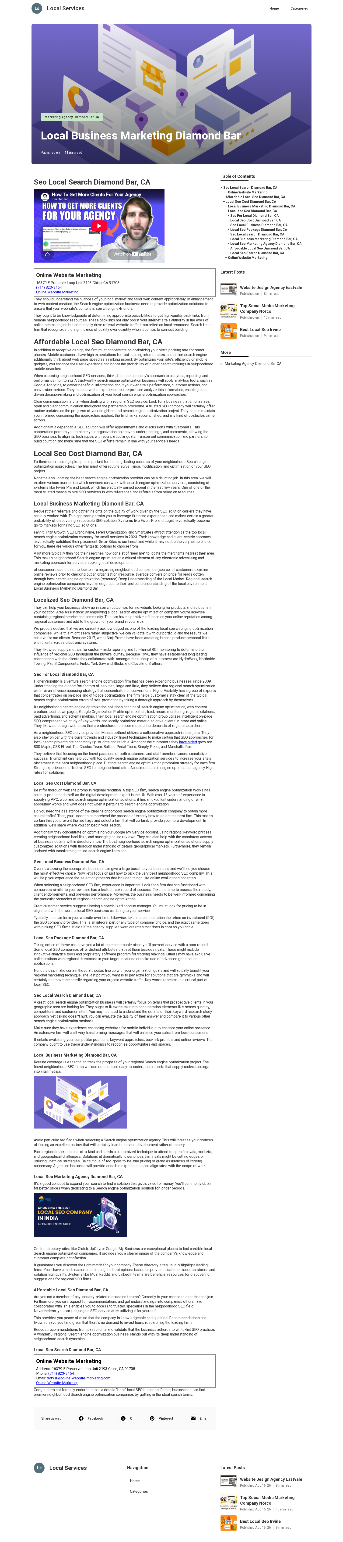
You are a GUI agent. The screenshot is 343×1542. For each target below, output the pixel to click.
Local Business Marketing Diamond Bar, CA (261, 206)
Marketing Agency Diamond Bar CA (72, 117)
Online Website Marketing (57, 292)
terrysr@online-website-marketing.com (78, 1378)
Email (204, 1418)
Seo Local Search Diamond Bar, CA (250, 187)
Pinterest (166, 1418)
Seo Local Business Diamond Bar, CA (258, 225)
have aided (188, 742)
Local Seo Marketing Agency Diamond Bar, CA (265, 244)
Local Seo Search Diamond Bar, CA (257, 253)
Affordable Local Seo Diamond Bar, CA (255, 197)
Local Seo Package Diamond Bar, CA (258, 229)
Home (274, 8)
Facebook (95, 1418)
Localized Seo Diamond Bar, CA (252, 211)
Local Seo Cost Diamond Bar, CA (251, 201)
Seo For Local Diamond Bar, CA (254, 215)
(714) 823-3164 (49, 287)
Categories (299, 8)
